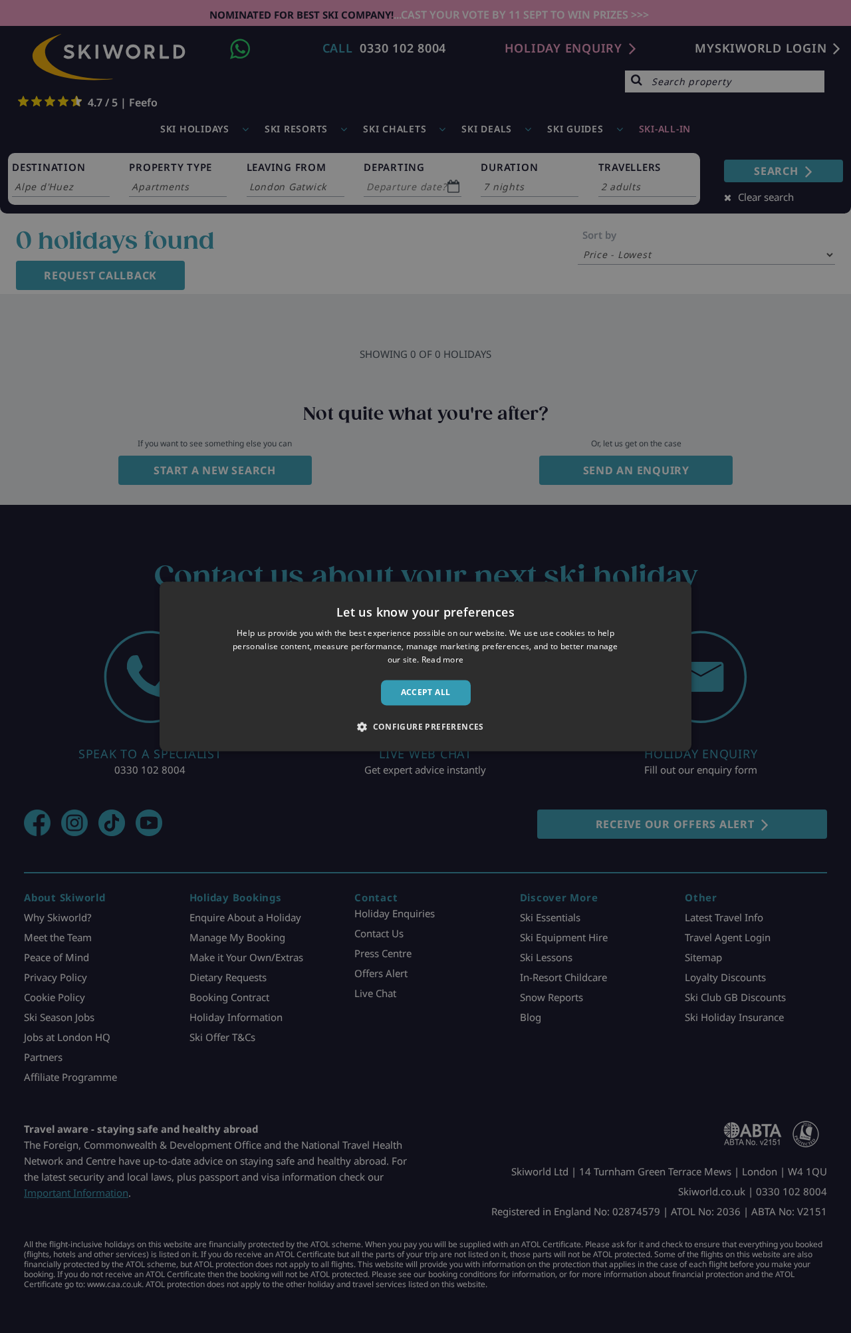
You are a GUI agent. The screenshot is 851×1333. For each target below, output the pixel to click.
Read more (443, 659)
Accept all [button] (426, 692)
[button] (425, 727)
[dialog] (425, 666)
